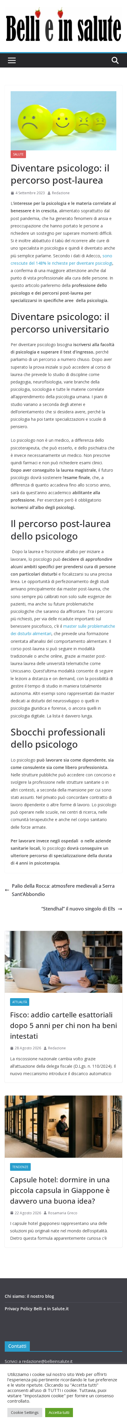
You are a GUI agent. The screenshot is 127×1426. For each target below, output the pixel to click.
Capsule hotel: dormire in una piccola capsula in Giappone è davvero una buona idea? (60, 1190)
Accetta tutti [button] (59, 1412)
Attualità (19, 1002)
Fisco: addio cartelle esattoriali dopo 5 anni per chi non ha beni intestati (63, 1025)
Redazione (61, 192)
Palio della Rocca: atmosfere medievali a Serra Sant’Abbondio (63, 890)
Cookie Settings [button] (25, 1412)
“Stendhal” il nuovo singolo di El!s (78, 908)
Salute (18, 154)
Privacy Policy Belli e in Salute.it (37, 1308)
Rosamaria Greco (62, 1212)
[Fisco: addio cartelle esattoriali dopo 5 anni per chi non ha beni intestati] (63, 962)
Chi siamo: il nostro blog (29, 1296)
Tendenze (20, 1167)
